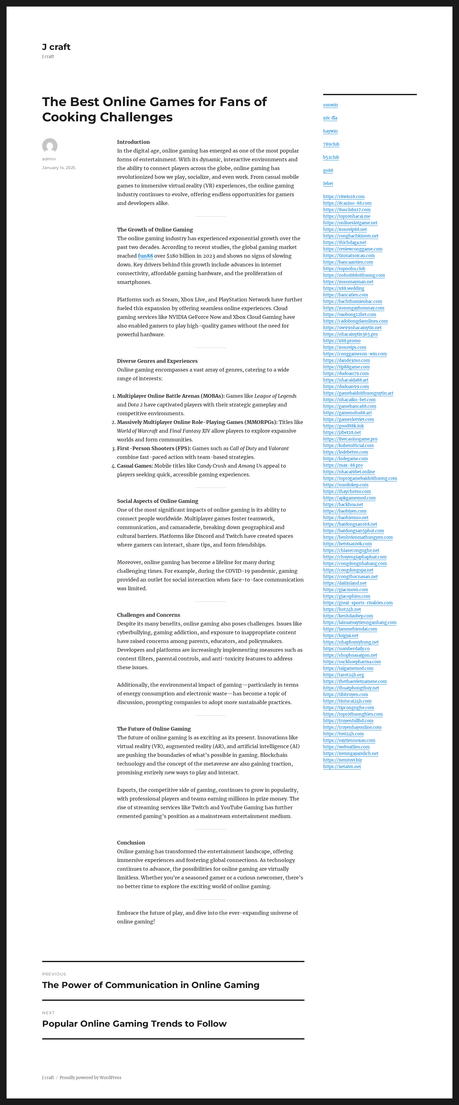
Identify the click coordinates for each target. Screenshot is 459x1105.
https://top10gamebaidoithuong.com (360, 478)
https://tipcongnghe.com (348, 707)
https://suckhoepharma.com (352, 661)
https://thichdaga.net (344, 242)
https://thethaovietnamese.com (355, 681)
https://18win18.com (344, 196)
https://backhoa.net (343, 504)
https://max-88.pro (343, 465)
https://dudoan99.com (346, 386)
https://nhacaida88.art (345, 380)
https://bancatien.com (345, 295)
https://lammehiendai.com (350, 629)
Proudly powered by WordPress (90, 1077)
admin (49, 158)
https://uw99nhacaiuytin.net (352, 327)
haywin (330, 131)
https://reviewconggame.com (353, 249)
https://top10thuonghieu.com (353, 714)
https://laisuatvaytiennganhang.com (360, 622)
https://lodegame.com (345, 458)
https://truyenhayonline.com (352, 727)
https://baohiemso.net (345, 517)
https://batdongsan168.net (350, 524)
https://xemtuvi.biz (342, 760)
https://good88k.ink (343, 426)
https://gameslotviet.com (348, 419)
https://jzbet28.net (342, 432)
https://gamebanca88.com (349, 406)
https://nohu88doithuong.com (354, 275)
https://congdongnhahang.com (355, 563)
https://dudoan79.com (346, 373)
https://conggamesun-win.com (355, 354)
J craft (56, 46)
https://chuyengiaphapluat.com (355, 557)
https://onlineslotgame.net (350, 223)
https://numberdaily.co (346, 648)
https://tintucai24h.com (347, 701)
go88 (328, 170)
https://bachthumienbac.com (352, 301)
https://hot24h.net (342, 609)
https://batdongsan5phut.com (353, 530)
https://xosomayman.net (348, 282)
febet (328, 183)
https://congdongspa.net (348, 570)
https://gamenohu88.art (347, 413)
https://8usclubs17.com (347, 209)
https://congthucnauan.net (350, 576)
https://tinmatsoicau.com (349, 255)
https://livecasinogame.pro (350, 439)
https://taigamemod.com (348, 668)
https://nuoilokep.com (345, 485)
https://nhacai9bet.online (349, 472)
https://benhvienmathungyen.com (358, 537)
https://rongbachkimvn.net (350, 236)
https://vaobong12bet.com (349, 314)
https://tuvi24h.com (343, 734)
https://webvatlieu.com (346, 747)
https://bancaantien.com (348, 262)
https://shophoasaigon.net (350, 655)
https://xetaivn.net (342, 766)
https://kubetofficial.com (348, 445)
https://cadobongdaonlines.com (355, 321)
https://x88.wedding (343, 288)
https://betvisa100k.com (347, 544)
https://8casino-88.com (347, 203)
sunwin (330, 105)
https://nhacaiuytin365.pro (350, 334)
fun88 (145, 256)
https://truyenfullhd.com (348, 720)
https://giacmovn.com (345, 589)
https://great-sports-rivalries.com (358, 603)
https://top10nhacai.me (346, 216)
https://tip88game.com (346, 367)
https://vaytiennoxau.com (349, 740)
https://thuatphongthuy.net (351, 688)
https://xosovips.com (344, 347)
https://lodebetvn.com (345, 452)
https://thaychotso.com (347, 491)
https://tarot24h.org (343, 675)
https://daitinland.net (345, 583)
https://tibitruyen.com (345, 694)
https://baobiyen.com (345, 511)
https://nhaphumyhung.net (351, 642)
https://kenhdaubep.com (348, 616)
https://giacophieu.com (346, 596)
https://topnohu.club (344, 268)
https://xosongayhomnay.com (353, 308)
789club (331, 144)
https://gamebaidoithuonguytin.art (358, 393)
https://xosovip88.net (345, 229)
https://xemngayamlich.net (350, 753)
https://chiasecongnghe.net (351, 550)
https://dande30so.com (346, 360)
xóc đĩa (330, 118)
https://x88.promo (342, 340)
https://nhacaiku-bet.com (349, 399)
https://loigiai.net (340, 635)
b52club (331, 157)
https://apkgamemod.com (349, 498)
